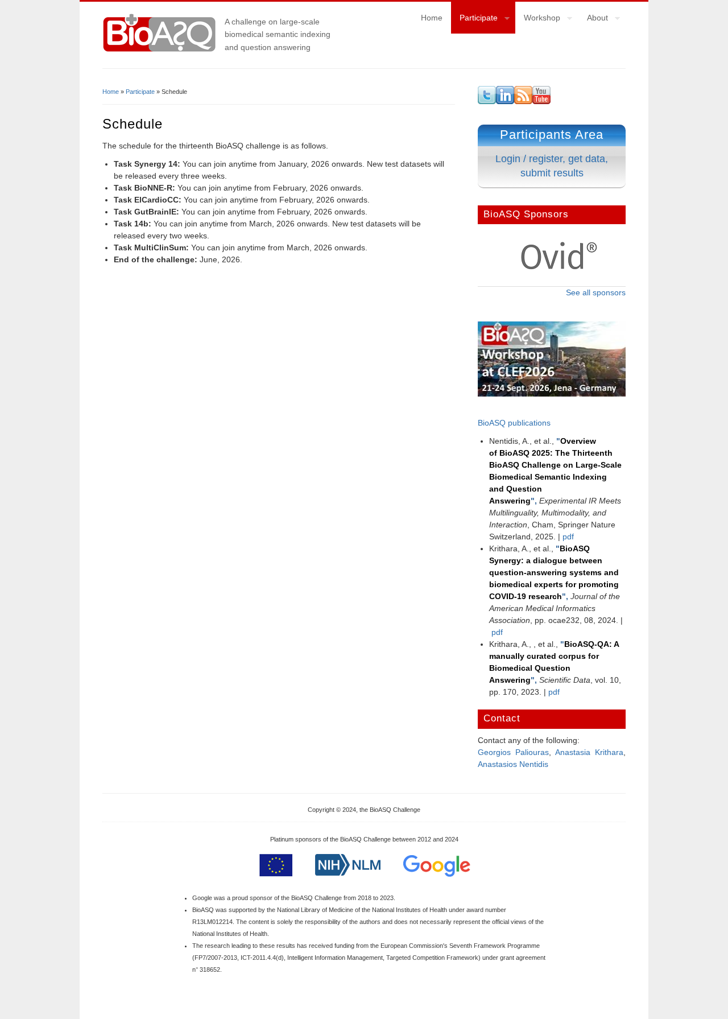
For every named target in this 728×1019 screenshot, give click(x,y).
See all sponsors (596, 292)
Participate (474, 19)
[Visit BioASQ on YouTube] (541, 101)
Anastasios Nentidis (513, 764)
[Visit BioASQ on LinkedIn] (505, 101)
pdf (568, 536)
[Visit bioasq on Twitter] (487, 101)
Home (431, 17)
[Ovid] (559, 267)
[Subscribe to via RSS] (523, 101)
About (593, 19)
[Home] (159, 50)
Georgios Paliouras (513, 752)
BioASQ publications (514, 422)
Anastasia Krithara (589, 752)
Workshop (537, 19)
